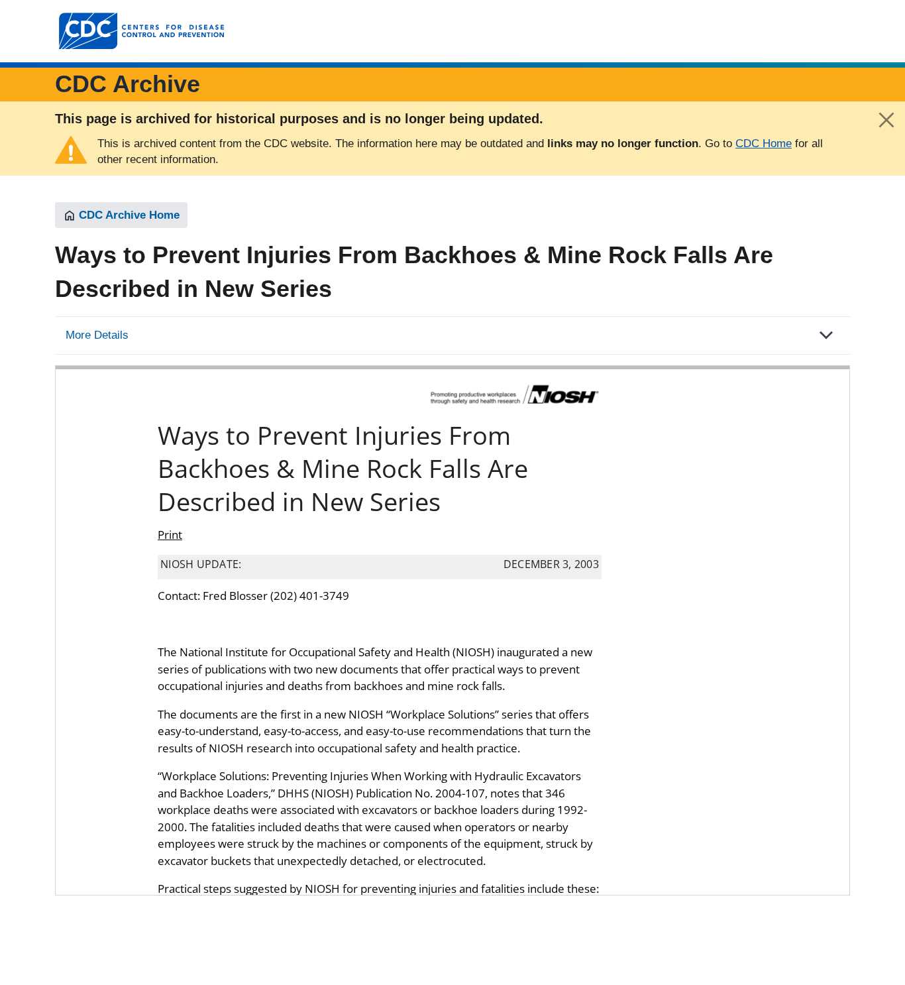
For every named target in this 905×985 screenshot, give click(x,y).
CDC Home (763, 143)
